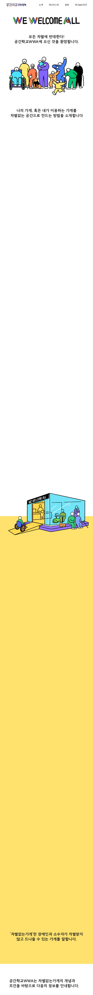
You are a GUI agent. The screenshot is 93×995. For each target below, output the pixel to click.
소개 (41, 5)
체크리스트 (54, 5)
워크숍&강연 (81, 5)
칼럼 (67, 5)
